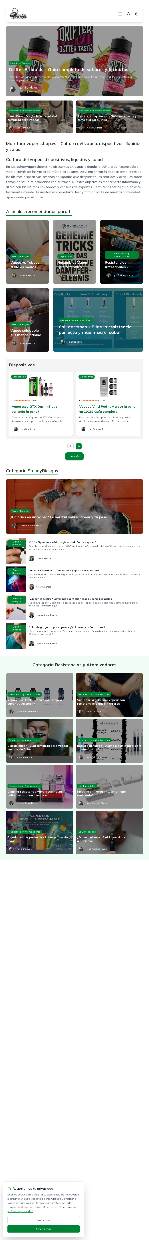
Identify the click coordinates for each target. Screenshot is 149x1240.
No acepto (43, 1220)
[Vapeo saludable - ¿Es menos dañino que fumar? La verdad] (27, 320)
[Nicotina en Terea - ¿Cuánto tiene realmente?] (109, 787)
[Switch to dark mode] (137, 14)
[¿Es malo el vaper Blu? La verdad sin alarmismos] (109, 832)
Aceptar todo (44, 1229)
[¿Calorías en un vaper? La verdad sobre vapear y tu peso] (74, 506)
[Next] (79, 446)
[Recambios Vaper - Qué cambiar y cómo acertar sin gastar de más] (74, 252)
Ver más (74, 456)
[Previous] (70, 446)
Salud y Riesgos (20, 256)
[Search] (129, 14)
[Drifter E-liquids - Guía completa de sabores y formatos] (74, 61)
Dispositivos (65, 256)
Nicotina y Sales (87, 786)
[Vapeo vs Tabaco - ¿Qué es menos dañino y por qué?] (27, 252)
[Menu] (120, 14)
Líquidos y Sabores (20, 63)
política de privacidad (20, 1211)
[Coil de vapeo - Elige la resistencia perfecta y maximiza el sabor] (98, 320)
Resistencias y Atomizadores (24, 110)
